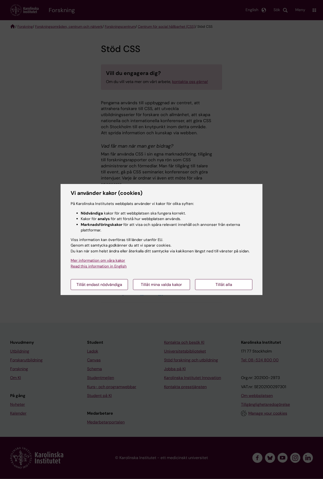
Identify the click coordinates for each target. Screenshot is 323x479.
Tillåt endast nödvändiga (99, 284)
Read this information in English (99, 266)
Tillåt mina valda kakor (161, 284)
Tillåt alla (224, 284)
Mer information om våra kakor (98, 260)
